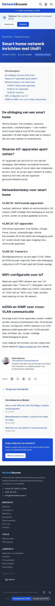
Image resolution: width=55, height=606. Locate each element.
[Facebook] (50, 592)
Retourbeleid (8, 563)
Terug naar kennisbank (16, 389)
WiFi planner (7, 542)
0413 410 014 (10, 492)
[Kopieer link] (35, 379)
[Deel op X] (18, 379)
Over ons (6, 524)
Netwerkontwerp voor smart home (20, 82)
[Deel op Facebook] (23, 379)
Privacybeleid (8, 560)
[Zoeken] (40, 4)
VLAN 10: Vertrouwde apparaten (21, 85)
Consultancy (7, 510)
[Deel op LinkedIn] (12, 379)
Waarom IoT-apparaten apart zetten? (21, 78)
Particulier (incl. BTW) (21, 599)
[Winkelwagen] (46, 4)
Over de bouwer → (32, 592)
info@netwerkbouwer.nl (15, 495)
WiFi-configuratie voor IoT (16, 96)
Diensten (6, 507)
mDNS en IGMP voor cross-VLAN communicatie (25, 99)
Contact (5, 527)
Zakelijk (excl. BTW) (41, 599)
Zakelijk (23, 24)
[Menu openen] (51, 4)
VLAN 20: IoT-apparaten (17, 89)
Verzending (7, 567)
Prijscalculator (8, 538)
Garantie (5, 556)
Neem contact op (27, 346)
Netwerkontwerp (22, 37)
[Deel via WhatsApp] (29, 379)
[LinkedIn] (44, 592)
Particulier (9, 24)
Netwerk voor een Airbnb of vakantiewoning (26, 428)
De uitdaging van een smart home (20, 75)
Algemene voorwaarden (12, 553)
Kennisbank (7, 37)
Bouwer (11, 472)
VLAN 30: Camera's (15, 92)
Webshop (6, 513)
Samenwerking (8, 520)
